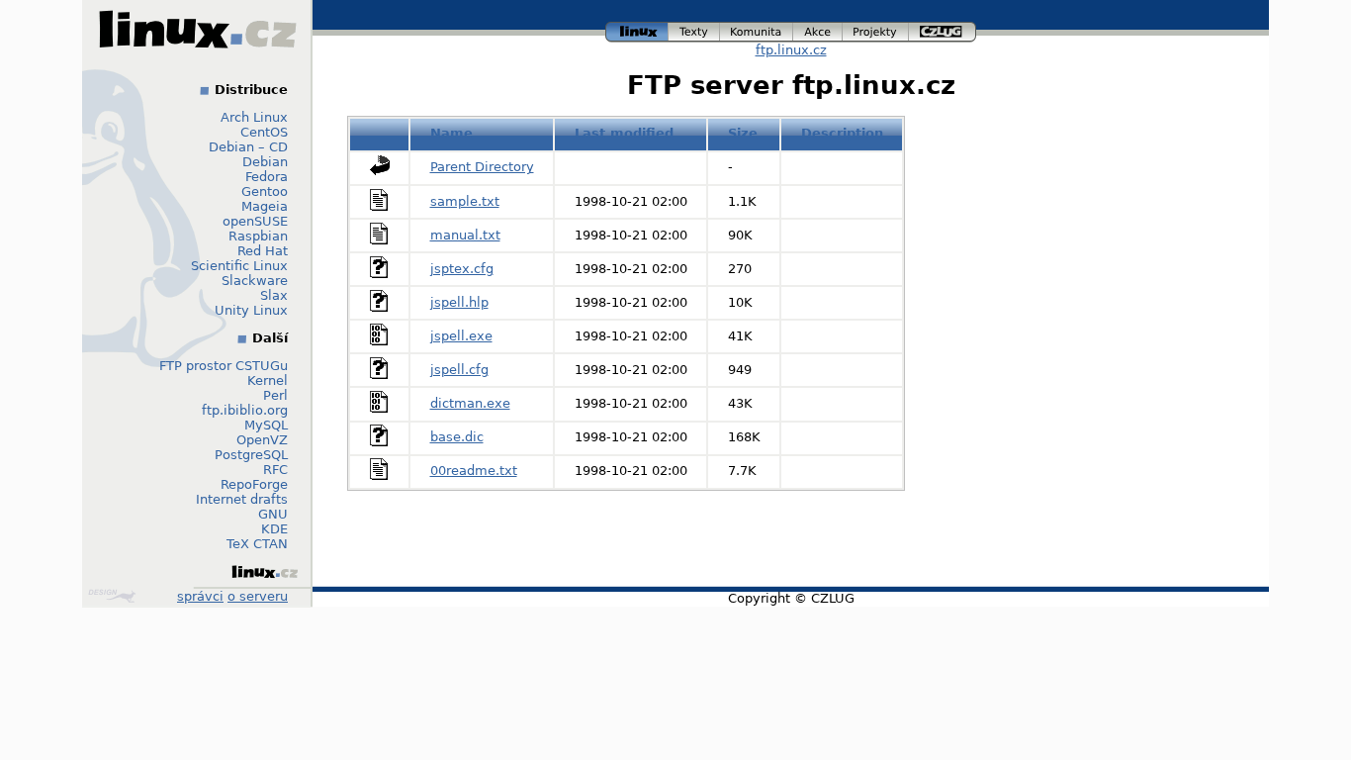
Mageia (264, 206)
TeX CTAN (257, 543)
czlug (942, 29)
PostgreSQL (251, 454)
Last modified (624, 133)
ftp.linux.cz (791, 50)
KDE (274, 529)
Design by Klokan (114, 596)
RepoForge (254, 484)
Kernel (267, 380)
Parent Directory (482, 166)
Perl (275, 395)
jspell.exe (461, 336)
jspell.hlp (459, 302)
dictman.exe (470, 403)
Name (451, 133)
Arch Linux (254, 117)
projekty (876, 29)
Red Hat (262, 250)
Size (743, 133)
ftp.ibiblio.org (245, 410)
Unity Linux (251, 310)
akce (818, 29)
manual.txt (465, 235)
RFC (275, 469)
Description (842, 133)
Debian (265, 161)
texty (694, 29)
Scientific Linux (239, 265)
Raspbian (258, 236)
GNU (273, 514)
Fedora (266, 176)
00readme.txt (473, 470)
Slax (274, 295)
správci (200, 596)
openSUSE (255, 221)
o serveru (257, 596)
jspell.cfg (459, 369)
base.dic (457, 436)
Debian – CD (248, 147)
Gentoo (264, 191)
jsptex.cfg (462, 268)
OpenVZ (262, 439)
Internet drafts (242, 499)
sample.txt (464, 201)
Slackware (255, 280)
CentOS (264, 132)
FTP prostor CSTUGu (223, 365)
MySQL (266, 425)
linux (637, 29)
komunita (756, 29)
